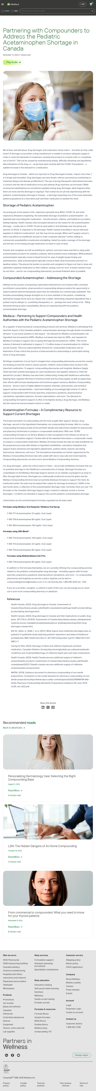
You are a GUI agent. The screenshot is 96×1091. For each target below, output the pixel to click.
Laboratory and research (14, 978)
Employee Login (73, 1009)
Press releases (72, 990)
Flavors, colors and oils (13, 1028)
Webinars (38, 996)
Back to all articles (12, 728)
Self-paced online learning (46, 989)
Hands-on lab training (44, 999)
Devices (6, 1021)
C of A (6, 11)
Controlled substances (13, 1017)
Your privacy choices (65, 1084)
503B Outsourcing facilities (15, 964)
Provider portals (42, 1003)
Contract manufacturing (14, 971)
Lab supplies (9, 1032)
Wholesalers (8, 989)
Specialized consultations (46, 970)
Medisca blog (40, 1028)
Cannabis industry (11, 967)
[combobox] (54, 11)
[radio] (3, 11)
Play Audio (12, 62)
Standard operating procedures (43, 965)
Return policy (72, 964)
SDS (16, 11)
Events (69, 993)
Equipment (8, 1025)
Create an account (74, 1012)
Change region (81, 1055)
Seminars (38, 992)
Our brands (8, 1003)
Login (82, 4)
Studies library (41, 1025)
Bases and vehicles (11, 1007)
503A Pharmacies (11, 960)
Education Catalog (43, 985)
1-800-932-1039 (73, 1027)
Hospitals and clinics (12, 974)
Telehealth (7, 985)
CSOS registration (74, 967)
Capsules (7, 1010)
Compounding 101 (43, 1032)
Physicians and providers (14, 981)
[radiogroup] (10, 11)
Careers (69, 986)
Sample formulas (42, 1017)
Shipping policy (73, 960)
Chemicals (8, 1014)
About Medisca (73, 979)
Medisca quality (73, 983)
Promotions (8, 1000)
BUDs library (40, 1021)
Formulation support (44, 960)
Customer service (74, 1024)
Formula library (41, 1014)
